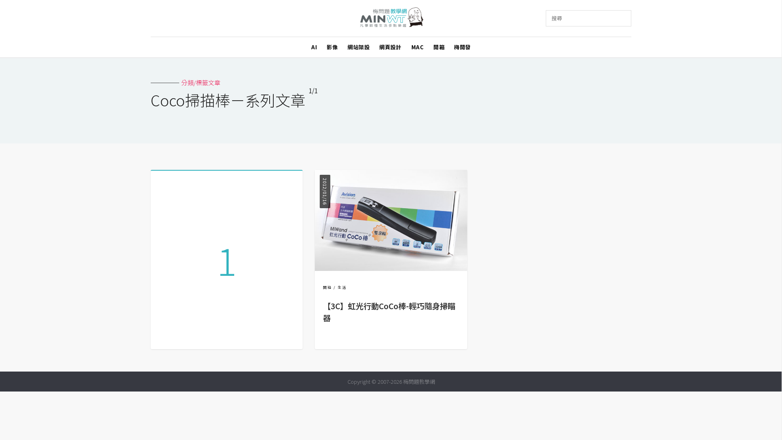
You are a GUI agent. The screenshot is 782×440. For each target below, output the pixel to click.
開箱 (438, 47)
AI (314, 47)
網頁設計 (390, 47)
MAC (417, 47)
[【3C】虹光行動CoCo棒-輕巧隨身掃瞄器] (391, 268)
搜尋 (556, 18)
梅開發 (462, 47)
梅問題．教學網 (391, 18)
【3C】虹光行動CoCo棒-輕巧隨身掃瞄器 (389, 311)
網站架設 (358, 47)
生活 (342, 287)
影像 (332, 47)
